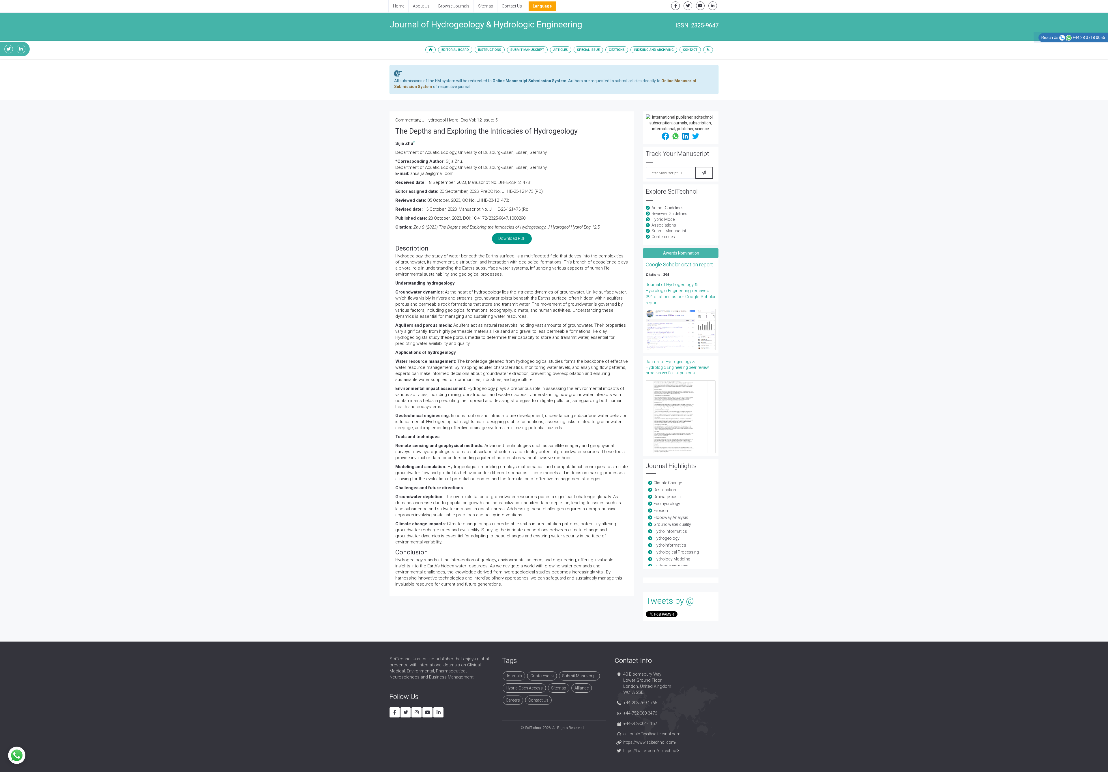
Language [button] (542, 6)
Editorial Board (455, 50)
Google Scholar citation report (679, 264)
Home (398, 6)
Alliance (581, 688)
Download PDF (511, 238)
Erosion (661, 510)
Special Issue (588, 50)
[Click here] (681, 329)
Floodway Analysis (671, 517)
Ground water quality (672, 524)
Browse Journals (453, 6)
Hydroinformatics (670, 545)
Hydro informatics (670, 531)
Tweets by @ (670, 601)
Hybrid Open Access (524, 688)
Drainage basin (667, 496)
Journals (514, 676)
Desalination (665, 489)
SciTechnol (533, 728)
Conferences (663, 236)
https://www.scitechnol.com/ (650, 742)
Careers (513, 700)
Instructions (489, 50)
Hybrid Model (663, 219)
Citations (617, 50)
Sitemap (485, 6)
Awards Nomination (680, 253)
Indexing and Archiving (654, 50)
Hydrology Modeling (672, 559)
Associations (664, 225)
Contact (690, 50)
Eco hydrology (667, 503)
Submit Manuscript (527, 50)
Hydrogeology (667, 538)
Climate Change (668, 483)
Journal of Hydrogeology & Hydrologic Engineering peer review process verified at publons (677, 367)
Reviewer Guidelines (669, 213)
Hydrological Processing (676, 552)
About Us (421, 6)
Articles (560, 50)
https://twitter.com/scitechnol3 (651, 750)
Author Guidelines (668, 207)
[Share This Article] (665, 136)
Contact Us (512, 6)
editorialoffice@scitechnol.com (651, 734)
